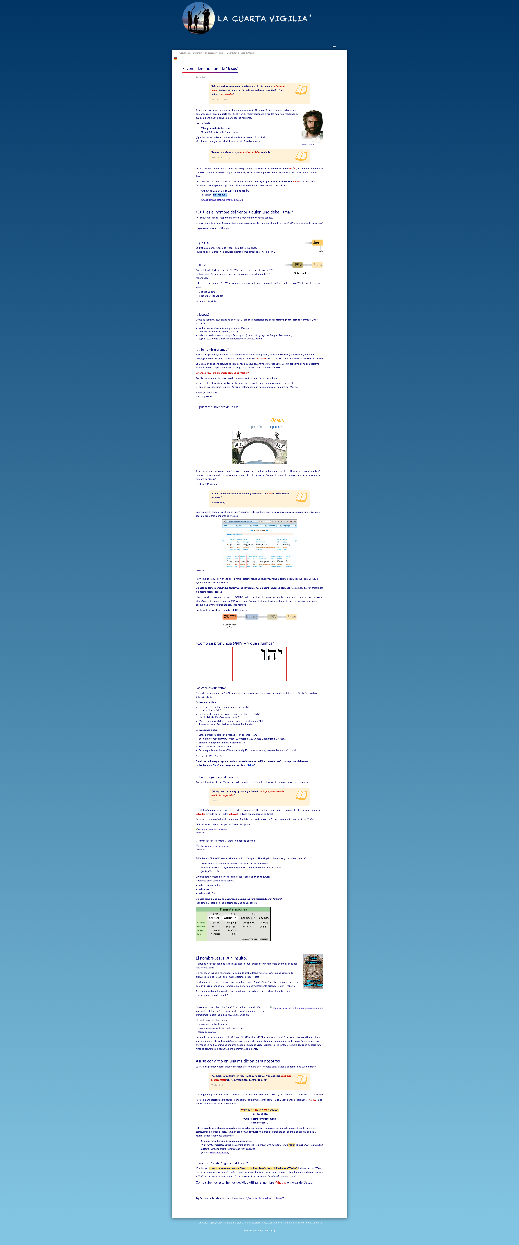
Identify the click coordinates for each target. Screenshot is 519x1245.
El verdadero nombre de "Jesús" (241, 53)
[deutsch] (175, 58)
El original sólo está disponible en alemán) (223, 200)
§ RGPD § (270, 1231)
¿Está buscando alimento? (190, 53)
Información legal (253, 1231)
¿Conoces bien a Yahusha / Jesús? (265, 1198)
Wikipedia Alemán (219, 1153)
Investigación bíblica (214, 53)
